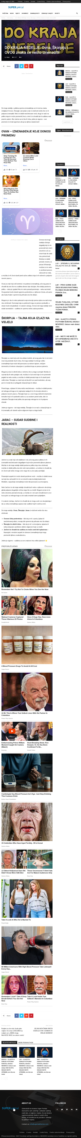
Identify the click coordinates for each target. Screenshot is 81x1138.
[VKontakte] (71, 1109)
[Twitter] (62, 1109)
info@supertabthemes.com (39, 1124)
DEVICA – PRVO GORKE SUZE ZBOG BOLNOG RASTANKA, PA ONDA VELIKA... (73, 222)
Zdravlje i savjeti (47, 13)
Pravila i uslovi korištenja (54, 1)
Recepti (57, 13)
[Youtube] (76, 1109)
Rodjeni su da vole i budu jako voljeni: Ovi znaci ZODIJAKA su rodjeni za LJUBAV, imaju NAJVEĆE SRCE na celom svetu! (12, 1032)
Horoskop (10, 18)
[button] (77, 13)
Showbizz (25, 13)
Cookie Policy (41, 1)
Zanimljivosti (35, 13)
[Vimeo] (67, 1109)
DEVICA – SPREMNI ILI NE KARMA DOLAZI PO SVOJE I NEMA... (72, 112)
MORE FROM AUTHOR (25, 1042)
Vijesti (18, 13)
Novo (12, 13)
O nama (26, 1)
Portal (57, 268)
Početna (20, 1)
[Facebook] (57, 1109)
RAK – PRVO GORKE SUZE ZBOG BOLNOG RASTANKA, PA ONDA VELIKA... (60, 222)
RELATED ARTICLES (9, 1042)
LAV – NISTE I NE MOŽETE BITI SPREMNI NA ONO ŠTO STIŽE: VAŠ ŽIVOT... (66, 338)
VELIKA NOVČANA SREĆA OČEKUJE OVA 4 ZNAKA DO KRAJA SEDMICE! (43, 1031)
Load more (66, 122)
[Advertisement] (27, 90)
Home (3, 18)
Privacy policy (66, 1)
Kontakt (33, 1)
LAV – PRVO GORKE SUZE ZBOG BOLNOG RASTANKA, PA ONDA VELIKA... (73, 202)
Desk (8, 57)
